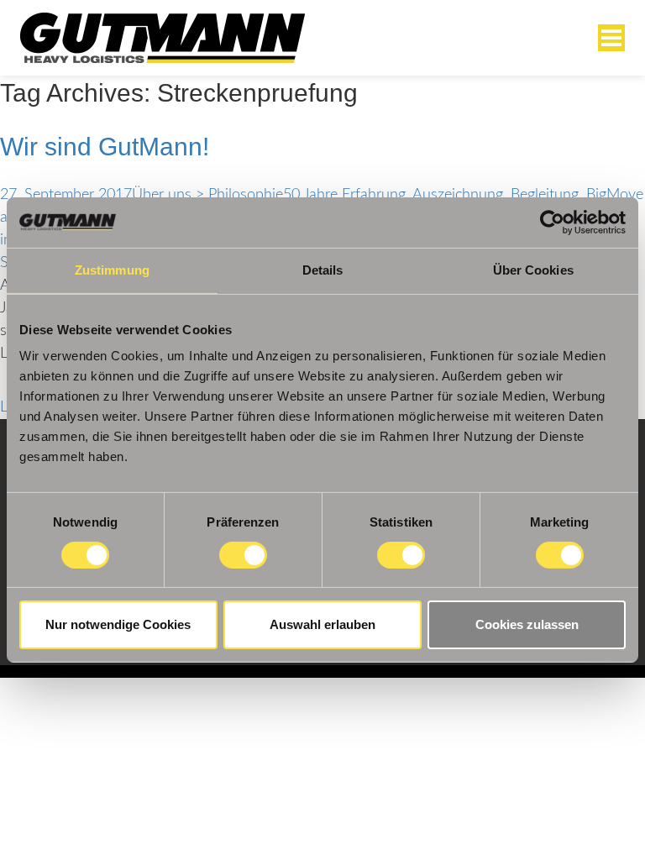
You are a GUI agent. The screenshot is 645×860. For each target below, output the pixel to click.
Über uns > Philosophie (207, 194)
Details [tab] (322, 270)
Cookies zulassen (527, 624)
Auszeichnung (457, 194)
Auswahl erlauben (322, 624)
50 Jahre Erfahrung (344, 194)
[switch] (243, 555)
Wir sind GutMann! (104, 146)
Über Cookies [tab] (533, 270)
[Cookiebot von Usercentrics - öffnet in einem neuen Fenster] (552, 222)
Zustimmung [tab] (112, 270)
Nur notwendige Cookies (118, 624)
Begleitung (545, 194)
